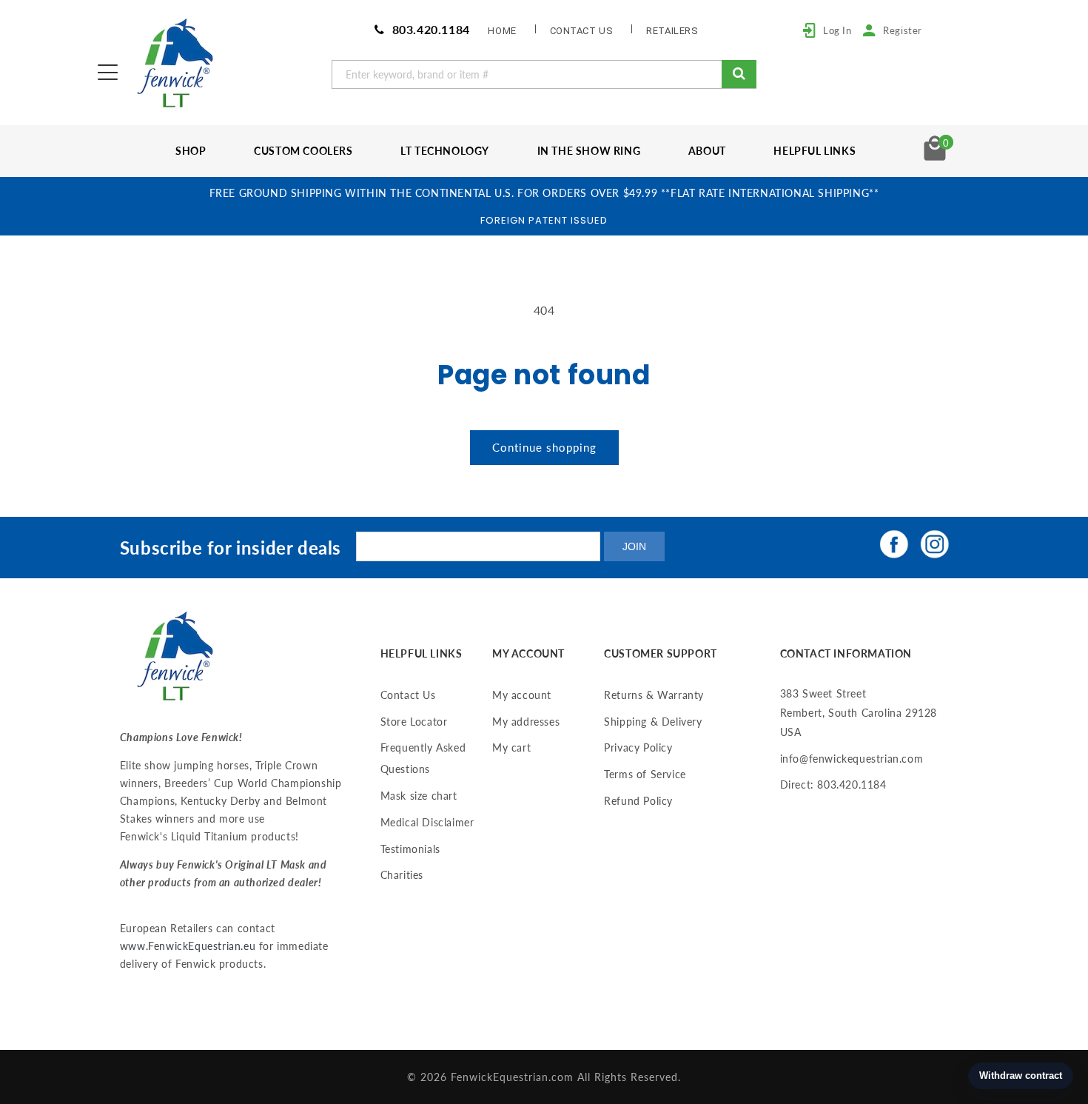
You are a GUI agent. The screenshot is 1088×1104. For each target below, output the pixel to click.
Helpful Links (814, 150)
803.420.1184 (429, 29)
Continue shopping (544, 447)
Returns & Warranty (654, 695)
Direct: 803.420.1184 (833, 784)
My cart (511, 747)
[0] (935, 156)
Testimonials (410, 849)
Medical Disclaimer (427, 822)
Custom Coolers (303, 150)
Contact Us (408, 695)
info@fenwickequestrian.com (852, 758)
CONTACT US (582, 30)
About (707, 150)
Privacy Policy (638, 747)
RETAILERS (672, 30)
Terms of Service (645, 774)
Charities (401, 875)
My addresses (526, 721)
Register (902, 30)
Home (502, 30)
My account (521, 695)
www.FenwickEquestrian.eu (187, 946)
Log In (837, 30)
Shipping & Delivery (653, 721)
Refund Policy (638, 800)
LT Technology (444, 150)
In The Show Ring (589, 150)
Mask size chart (418, 795)
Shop (190, 150)
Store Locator (414, 721)
